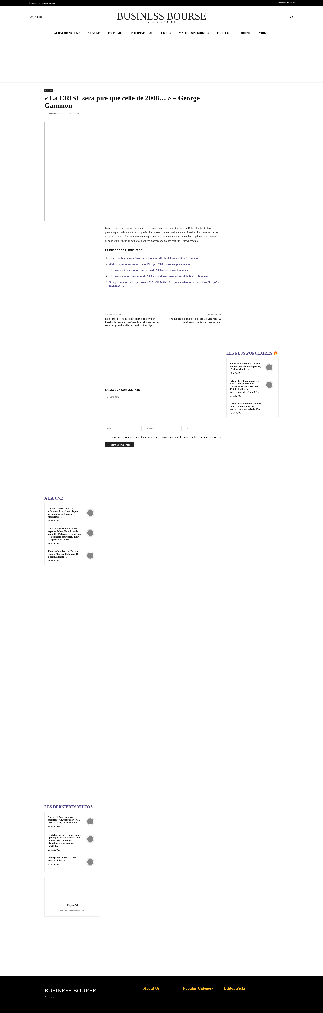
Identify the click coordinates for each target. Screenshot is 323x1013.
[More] (217, 302)
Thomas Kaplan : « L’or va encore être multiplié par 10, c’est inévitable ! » (63, 554)
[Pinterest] (175, 113)
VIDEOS (48, 90)
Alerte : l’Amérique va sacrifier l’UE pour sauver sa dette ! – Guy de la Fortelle (64, 820)
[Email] (206, 113)
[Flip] (221, 113)
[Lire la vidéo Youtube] (132, 171)
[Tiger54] (72, 890)
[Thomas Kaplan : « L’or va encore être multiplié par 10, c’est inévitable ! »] (90, 555)
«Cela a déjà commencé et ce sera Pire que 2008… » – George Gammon (149, 264)
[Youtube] (284, 17)
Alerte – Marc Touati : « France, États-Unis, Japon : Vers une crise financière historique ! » (64, 512)
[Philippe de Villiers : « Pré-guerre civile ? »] (90, 862)
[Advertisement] (69, 386)
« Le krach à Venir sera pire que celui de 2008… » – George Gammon (148, 270)
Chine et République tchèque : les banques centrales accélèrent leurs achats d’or (245, 406)
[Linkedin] (190, 113)
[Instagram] (63, 1000)
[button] (291, 17)
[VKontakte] (75, 1000)
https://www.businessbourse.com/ (72, 910)
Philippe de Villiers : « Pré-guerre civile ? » (62, 859)
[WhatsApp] (182, 113)
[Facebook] (271, 17)
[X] (278, 17)
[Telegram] (213, 113)
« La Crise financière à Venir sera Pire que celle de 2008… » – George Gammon (154, 258)
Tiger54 (72, 905)
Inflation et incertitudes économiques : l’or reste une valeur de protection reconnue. (150, 1007)
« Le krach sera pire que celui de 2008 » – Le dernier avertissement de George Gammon (158, 276)
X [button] (319, 1006)
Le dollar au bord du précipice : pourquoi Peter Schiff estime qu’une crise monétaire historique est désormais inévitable (64, 840)
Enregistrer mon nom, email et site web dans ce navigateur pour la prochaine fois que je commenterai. (165, 437)
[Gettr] (209, 302)
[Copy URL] (201, 302)
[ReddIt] (198, 113)
